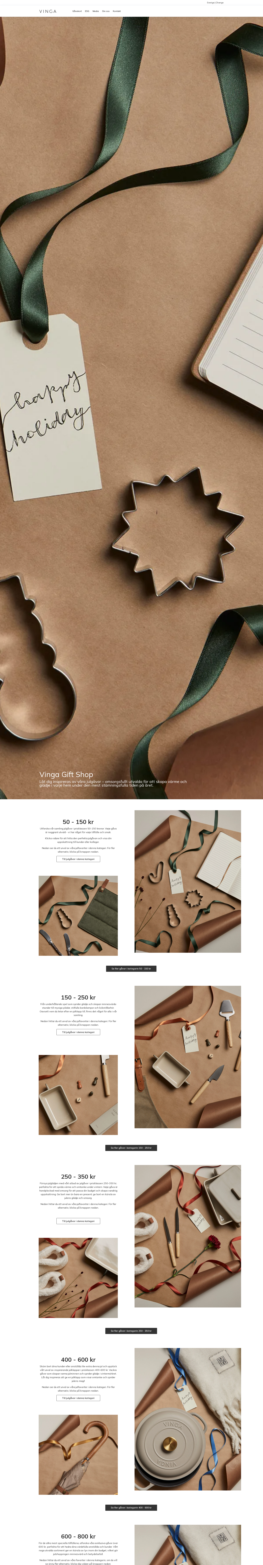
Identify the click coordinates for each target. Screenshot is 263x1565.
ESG (87, 11)
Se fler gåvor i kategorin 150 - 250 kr (131, 1147)
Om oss (106, 11)
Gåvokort (77, 11)
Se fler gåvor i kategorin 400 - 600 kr (131, 1507)
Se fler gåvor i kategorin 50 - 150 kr (131, 968)
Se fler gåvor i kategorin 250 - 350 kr (131, 1330)
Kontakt (117, 11)
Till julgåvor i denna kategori (78, 859)
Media (96, 11)
